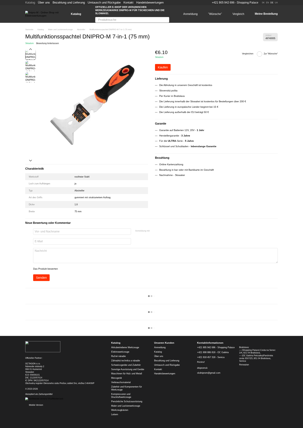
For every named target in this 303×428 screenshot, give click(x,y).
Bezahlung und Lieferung (69, 2)
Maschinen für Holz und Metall (126, 373)
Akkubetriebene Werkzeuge (125, 347)
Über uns (44, 2)
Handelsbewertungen (150, 2)
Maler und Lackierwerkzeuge (125, 405)
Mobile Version (35, 405)
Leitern (114, 414)
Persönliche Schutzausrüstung (126, 401)
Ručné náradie (118, 356)
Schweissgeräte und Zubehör (126, 365)
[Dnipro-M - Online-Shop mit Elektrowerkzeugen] (42, 346)
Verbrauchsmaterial (121, 382)
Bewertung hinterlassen (47, 43)
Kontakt (128, 2)
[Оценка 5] (86, 269)
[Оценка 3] (75, 269)
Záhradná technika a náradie (125, 360)
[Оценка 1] (63, 269)
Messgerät (116, 378)
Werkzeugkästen (119, 410)
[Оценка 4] (80, 269)
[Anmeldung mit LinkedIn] (165, 231)
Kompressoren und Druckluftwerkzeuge (121, 395)
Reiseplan (244, 364)
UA (276, 3)
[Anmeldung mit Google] (159, 231)
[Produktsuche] (166, 20)
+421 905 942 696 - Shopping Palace (235, 2)
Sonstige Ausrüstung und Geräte (127, 369)
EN (267, 3)
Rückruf (200, 362)
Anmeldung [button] (160, 347)
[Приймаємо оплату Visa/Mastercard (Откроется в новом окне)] (44, 398)
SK (263, 3)
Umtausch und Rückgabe (104, 2)
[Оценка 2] (69, 269)
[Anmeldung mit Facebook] (153, 231)
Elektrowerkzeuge (120, 351)
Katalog (30, 2)
